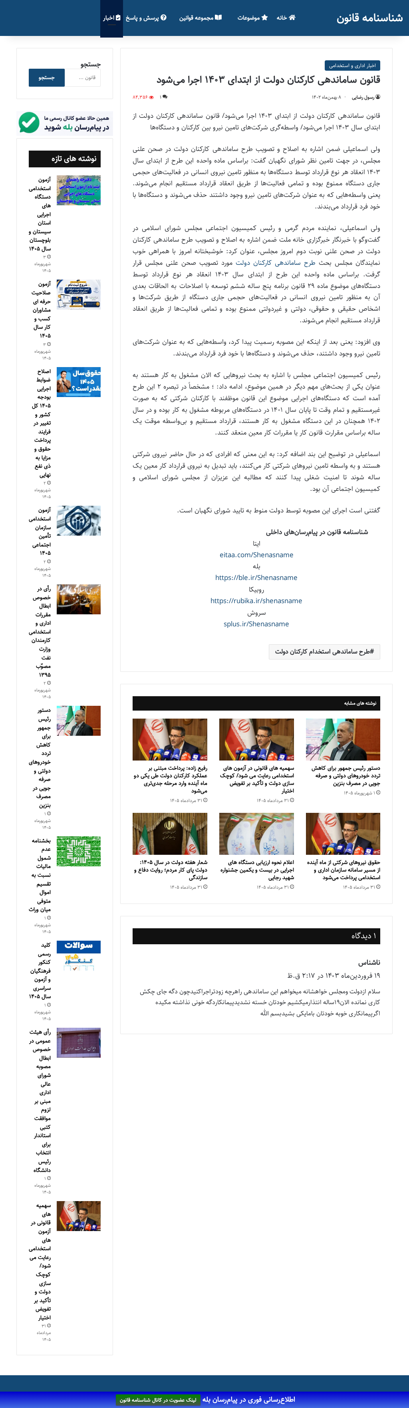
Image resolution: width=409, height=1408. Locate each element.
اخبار (109, 17)
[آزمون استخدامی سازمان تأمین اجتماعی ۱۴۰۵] (79, 521)
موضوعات (249, 17)
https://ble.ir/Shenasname (256, 578)
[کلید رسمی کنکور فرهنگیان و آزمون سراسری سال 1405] (79, 956)
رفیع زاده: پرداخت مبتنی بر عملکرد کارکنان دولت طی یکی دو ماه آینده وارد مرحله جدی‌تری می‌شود (170, 779)
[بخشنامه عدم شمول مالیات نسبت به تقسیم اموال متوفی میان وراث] (79, 851)
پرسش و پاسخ (143, 17)
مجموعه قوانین (197, 17)
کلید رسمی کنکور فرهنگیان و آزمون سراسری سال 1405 (40, 971)
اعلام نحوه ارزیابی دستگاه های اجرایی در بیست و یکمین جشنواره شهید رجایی (257, 870)
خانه (283, 17)
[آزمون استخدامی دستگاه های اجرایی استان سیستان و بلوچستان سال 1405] (79, 190)
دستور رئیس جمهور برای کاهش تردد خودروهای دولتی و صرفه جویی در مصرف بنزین (346, 776)
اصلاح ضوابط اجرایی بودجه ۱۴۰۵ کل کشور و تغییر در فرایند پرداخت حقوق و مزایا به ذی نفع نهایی (41, 423)
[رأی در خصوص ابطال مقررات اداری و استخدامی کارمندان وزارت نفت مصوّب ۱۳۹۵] (79, 599)
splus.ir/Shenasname (256, 624)
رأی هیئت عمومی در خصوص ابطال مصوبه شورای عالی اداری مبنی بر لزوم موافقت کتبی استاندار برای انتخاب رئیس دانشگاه (40, 1101)
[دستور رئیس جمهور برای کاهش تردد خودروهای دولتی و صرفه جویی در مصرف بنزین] (343, 740)
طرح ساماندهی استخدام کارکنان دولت (322, 652)
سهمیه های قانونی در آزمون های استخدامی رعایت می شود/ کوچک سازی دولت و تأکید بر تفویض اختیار (257, 779)
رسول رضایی (363, 97)
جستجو (91, 64)
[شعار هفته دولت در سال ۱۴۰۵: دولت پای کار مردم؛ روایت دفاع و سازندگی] (170, 834)
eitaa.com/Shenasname (257, 555)
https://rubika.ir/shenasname (256, 601)
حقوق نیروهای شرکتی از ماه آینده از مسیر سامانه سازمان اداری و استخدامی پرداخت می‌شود (343, 870)
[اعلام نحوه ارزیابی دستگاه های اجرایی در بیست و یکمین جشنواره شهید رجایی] (256, 834)
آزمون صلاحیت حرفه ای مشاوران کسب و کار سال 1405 (41, 310)
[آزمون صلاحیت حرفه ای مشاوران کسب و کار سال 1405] (79, 295)
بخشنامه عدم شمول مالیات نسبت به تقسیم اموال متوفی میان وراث (40, 875)
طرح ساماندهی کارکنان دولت (276, 263)
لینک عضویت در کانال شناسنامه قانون (158, 1400)
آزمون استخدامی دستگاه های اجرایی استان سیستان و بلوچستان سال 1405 (40, 214)
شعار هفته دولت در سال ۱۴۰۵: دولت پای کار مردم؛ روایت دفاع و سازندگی (170, 870)
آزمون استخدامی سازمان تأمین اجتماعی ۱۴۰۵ (40, 532)
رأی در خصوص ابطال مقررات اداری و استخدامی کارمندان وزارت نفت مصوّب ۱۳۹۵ (40, 631)
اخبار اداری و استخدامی (352, 66)
